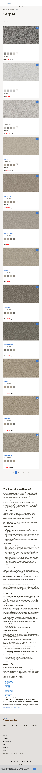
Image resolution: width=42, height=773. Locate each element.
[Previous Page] (13, 472)
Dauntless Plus (7, 307)
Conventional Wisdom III (9, 122)
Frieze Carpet (7, 683)
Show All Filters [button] (7, 22)
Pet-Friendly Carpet (9, 690)
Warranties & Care (7, 741)
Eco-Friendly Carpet (9, 682)
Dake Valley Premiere (8, 233)
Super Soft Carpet (8, 694)
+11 (17, 53)
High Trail (6, 381)
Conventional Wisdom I (9, 48)
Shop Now (6, 56)
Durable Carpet (8, 679)
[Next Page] (28, 472)
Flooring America (6, 9)
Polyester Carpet (8, 692)
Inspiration (5, 738)
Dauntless (6, 270)
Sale (37, 27)
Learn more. (8, 770)
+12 (17, 164)
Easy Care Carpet (8, 681)
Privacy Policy (20, 764)
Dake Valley (6, 159)
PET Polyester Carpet (9, 691)
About (4, 744)
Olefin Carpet (7, 687)
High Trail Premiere (8, 455)
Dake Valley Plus (7, 196)
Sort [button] (36, 22)
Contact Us (5, 747)
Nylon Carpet (7, 686)
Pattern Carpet (8, 689)
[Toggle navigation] (39, 3)
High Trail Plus (7, 418)
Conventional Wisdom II (9, 85)
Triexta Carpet (7, 695)
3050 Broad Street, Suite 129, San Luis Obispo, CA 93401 (13, 753)
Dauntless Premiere (8, 344)
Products (12, 9)
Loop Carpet (7, 685)
